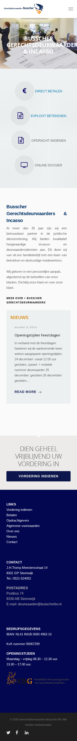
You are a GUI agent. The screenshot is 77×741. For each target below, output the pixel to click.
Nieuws (11, 536)
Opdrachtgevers (17, 520)
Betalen (11, 515)
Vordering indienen (19, 509)
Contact (11, 542)
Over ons (12, 531)
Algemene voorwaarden (23, 526)
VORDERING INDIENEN (38, 476)
